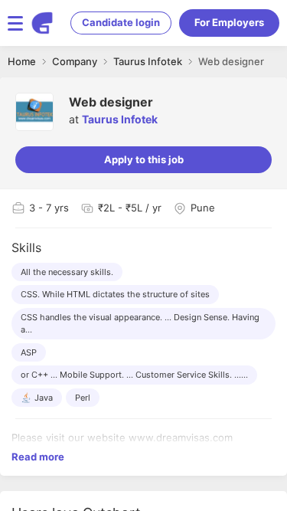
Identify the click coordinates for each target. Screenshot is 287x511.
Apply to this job (144, 159)
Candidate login (121, 22)
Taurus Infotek (120, 119)
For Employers (229, 22)
